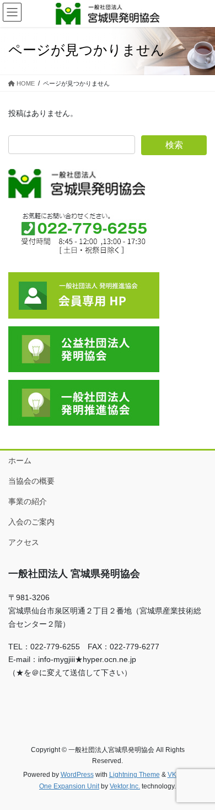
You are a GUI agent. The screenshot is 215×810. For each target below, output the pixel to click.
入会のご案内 (31, 521)
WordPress (77, 775)
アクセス (23, 542)
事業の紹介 (27, 501)
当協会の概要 (31, 481)
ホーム (19, 460)
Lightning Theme (134, 775)
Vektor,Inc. (125, 786)
